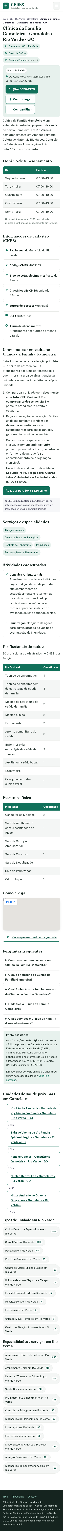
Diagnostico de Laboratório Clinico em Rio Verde (30, 1467)
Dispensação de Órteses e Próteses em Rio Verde (30, 1446)
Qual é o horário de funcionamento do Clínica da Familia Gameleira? (30, 992)
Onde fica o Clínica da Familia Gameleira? (27, 1006)
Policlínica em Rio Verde (22, 1250)
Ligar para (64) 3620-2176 (28, 490)
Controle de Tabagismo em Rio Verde (29, 1410)
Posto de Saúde (17, 53)
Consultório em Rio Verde (23, 1242)
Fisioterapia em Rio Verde (22, 1436)
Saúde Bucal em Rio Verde (23, 1389)
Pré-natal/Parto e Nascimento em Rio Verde (30, 1399)
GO (11, 19)
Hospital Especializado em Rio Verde (28, 1293)
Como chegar (22, 99)
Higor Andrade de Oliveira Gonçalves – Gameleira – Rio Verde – (30, 1200)
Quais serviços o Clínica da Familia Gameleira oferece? (30, 1021)
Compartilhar (22, 109)
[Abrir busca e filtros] (56, 6)
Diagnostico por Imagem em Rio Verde (30, 1418)
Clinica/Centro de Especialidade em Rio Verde (30, 1231)
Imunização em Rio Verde (22, 1427)
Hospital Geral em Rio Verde (23, 1301)
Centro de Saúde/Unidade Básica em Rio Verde (30, 1269)
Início (5, 19)
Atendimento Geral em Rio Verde (27, 1367)
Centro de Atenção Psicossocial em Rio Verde (30, 1329)
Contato (32, 1496)
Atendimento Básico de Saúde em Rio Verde (30, 1357)
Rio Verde (20, 19)
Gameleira (32, 19)
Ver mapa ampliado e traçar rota (34, 937)
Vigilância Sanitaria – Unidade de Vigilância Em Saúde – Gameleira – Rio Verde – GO (33, 1113)
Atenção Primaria (18, 60)
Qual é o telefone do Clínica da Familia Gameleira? (27, 977)
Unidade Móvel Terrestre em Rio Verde (29, 1318)
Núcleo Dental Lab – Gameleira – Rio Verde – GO (33, 1178)
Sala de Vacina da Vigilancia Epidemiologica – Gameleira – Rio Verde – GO (33, 1137)
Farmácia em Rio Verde (20, 1310)
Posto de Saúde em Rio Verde (25, 1259)
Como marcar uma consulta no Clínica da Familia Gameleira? (28, 962)
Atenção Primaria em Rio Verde (26, 1457)
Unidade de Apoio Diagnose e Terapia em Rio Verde (30, 1282)
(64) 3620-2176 (24, 89)
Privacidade (18, 1496)
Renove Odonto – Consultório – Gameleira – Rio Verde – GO (32, 1159)
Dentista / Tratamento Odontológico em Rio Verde (30, 1378)
